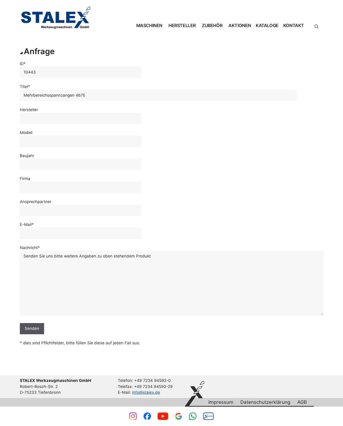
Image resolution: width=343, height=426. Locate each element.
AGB (302, 402)
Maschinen (149, 25)
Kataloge (267, 25)
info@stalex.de (146, 392)
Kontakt (293, 25)
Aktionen (239, 25)
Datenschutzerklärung (265, 402)
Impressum (220, 402)
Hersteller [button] (182, 25)
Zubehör (212, 25)
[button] (316, 26)
